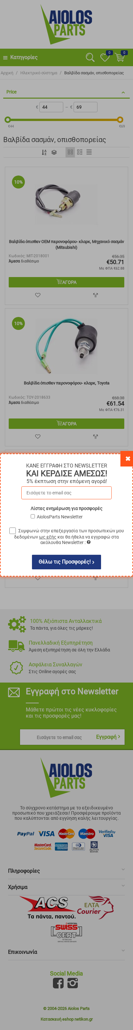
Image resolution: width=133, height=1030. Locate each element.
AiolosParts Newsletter (60, 516)
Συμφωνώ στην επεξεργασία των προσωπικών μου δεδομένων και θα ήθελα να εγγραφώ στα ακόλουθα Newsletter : (69, 536)
